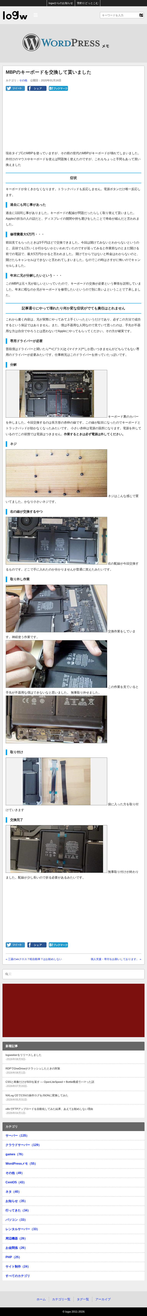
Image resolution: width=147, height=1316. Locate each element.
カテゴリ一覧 (61, 1299)
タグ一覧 (83, 1299)
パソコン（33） (16, 1219)
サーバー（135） (17, 1135)
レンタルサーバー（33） (23, 1229)
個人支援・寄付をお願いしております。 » (116, 959)
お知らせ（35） (16, 1201)
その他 (23, 80)
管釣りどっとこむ (87, 3)
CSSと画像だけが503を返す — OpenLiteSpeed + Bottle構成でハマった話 (50, 1081)
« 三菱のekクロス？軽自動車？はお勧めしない (34, 959)
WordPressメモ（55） (22, 1163)
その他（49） (15, 1173)
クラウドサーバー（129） (23, 1145)
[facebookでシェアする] (37, 89)
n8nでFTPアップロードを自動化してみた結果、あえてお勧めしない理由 (49, 1109)
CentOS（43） (16, 1182)
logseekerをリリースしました (24, 1055)
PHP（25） (14, 1257)
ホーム (41, 1299)
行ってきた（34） (18, 1210)
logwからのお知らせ (61, 3)
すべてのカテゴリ (18, 1275)
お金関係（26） (16, 1247)
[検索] (141, 15)
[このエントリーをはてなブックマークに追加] (58, 89)
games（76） (15, 1154)
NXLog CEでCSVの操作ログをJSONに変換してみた (37, 1095)
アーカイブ (103, 1299)
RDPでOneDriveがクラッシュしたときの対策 (33, 1068)
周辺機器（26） (16, 1238)
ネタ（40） (13, 1191)
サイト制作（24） (18, 1266)
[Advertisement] (73, 123)
